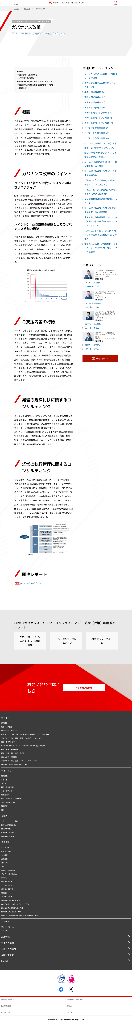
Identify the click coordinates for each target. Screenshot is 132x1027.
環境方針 (4, 893)
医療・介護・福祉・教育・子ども (12, 753)
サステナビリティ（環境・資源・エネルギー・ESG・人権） (22, 738)
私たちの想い (6, 847)
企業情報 (5, 842)
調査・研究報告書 (7, 787)
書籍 (2, 810)
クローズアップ (6, 791)
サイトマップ (71, 1012)
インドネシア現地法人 (9, 874)
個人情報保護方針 (7, 889)
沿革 (2, 866)
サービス (27, 9)
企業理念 (4, 859)
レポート (4, 780)
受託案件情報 (6, 829)
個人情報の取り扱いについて (11, 912)
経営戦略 (4, 723)
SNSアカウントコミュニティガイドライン (16, 904)
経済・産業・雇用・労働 (9, 749)
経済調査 (4, 776)
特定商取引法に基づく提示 (74, 999)
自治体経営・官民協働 (9, 757)
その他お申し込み (7, 832)
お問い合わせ (7, 955)
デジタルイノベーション (9, 730)
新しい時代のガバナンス (31, 583)
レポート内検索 (8, 948)
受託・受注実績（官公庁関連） (12, 798)
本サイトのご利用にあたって (9, 999)
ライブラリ (6, 770)
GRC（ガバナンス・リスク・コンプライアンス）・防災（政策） (31, 21)
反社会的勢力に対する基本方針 (12, 908)
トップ (16, 9)
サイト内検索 (7, 942)
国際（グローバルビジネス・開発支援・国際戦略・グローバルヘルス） (26, 734)
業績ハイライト (6, 881)
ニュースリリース (7, 927)
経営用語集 (5, 795)
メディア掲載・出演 (8, 802)
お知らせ (4, 931)
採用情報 (5, 936)
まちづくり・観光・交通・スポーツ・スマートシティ (19, 761)
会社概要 (4, 855)
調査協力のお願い (7, 836)
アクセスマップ (6, 885)
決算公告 (4, 878)
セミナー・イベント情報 (9, 821)
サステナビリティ (7, 896)
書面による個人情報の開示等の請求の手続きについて (19, 915)
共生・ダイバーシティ (9, 742)
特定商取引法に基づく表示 (10, 900)
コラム (3, 783)
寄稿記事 (4, 806)
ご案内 (4, 816)
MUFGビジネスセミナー (9, 825)
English (4, 961)
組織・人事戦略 (6, 727)
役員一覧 (4, 863)
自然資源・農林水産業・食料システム (14, 764)
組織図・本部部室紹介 (9, 870)
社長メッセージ (6, 851)
